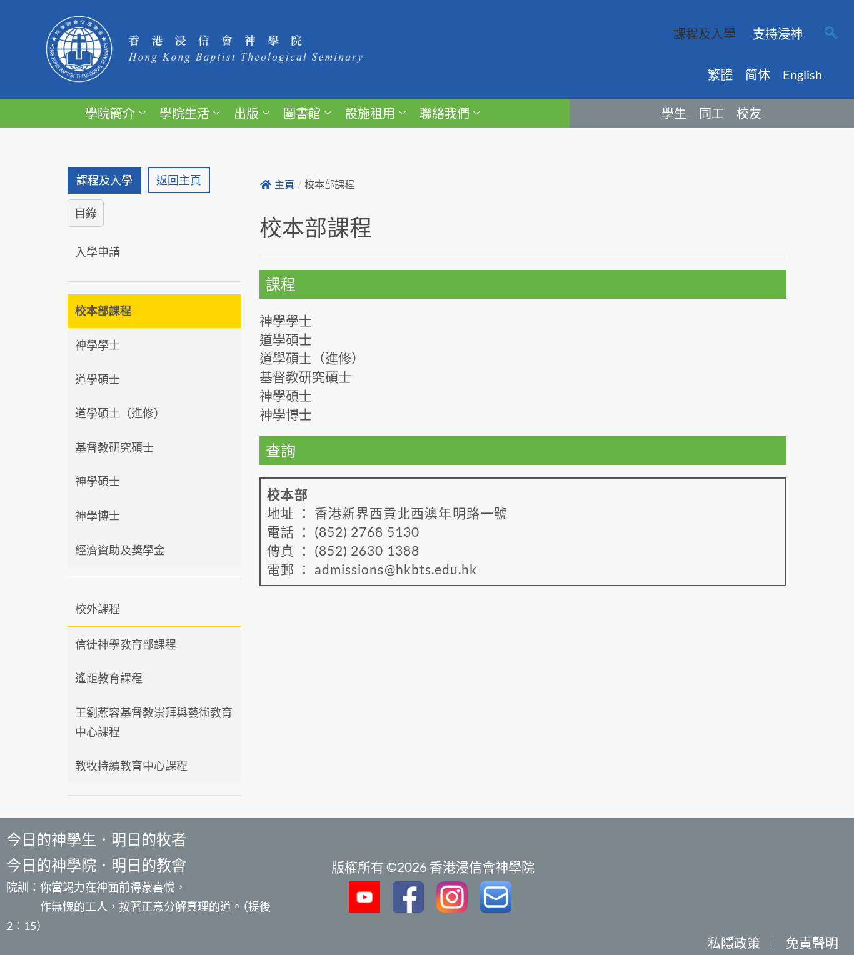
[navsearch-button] (830, 33)
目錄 (85, 213)
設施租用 (370, 113)
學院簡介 (110, 113)
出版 (246, 113)
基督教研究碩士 (114, 447)
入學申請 (97, 252)
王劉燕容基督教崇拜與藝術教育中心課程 (154, 722)
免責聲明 (812, 942)
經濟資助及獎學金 (120, 550)
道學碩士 (97, 379)
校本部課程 (103, 311)
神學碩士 (97, 481)
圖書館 (302, 113)
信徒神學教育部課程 (125, 644)
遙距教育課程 (109, 678)
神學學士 (97, 345)
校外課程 (97, 609)
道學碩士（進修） (120, 413)
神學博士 (97, 515)
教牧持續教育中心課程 (131, 765)
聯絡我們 (444, 113)
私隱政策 (734, 942)
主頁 (284, 185)
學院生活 (184, 113)
